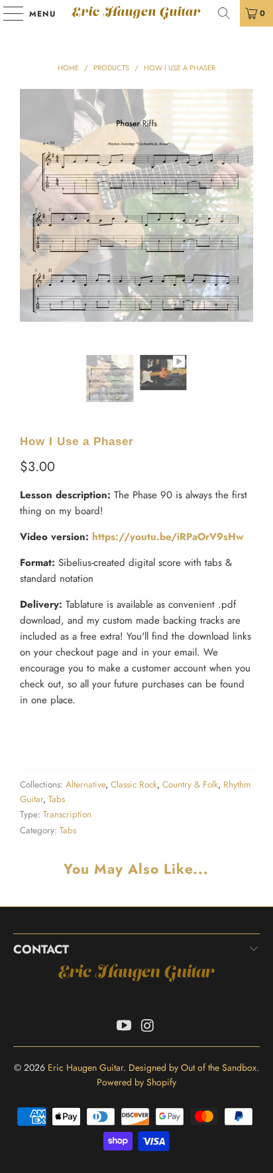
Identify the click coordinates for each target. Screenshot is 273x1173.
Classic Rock (134, 784)
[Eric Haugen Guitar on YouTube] (124, 1026)
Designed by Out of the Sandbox (192, 1067)
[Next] (243, 222)
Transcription (67, 814)
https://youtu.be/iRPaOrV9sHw (167, 536)
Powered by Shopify (136, 1082)
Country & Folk (190, 784)
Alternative (85, 784)
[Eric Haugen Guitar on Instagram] (148, 1026)
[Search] (224, 13)
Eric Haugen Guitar (136, 13)
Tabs (56, 799)
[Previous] (29, 222)
